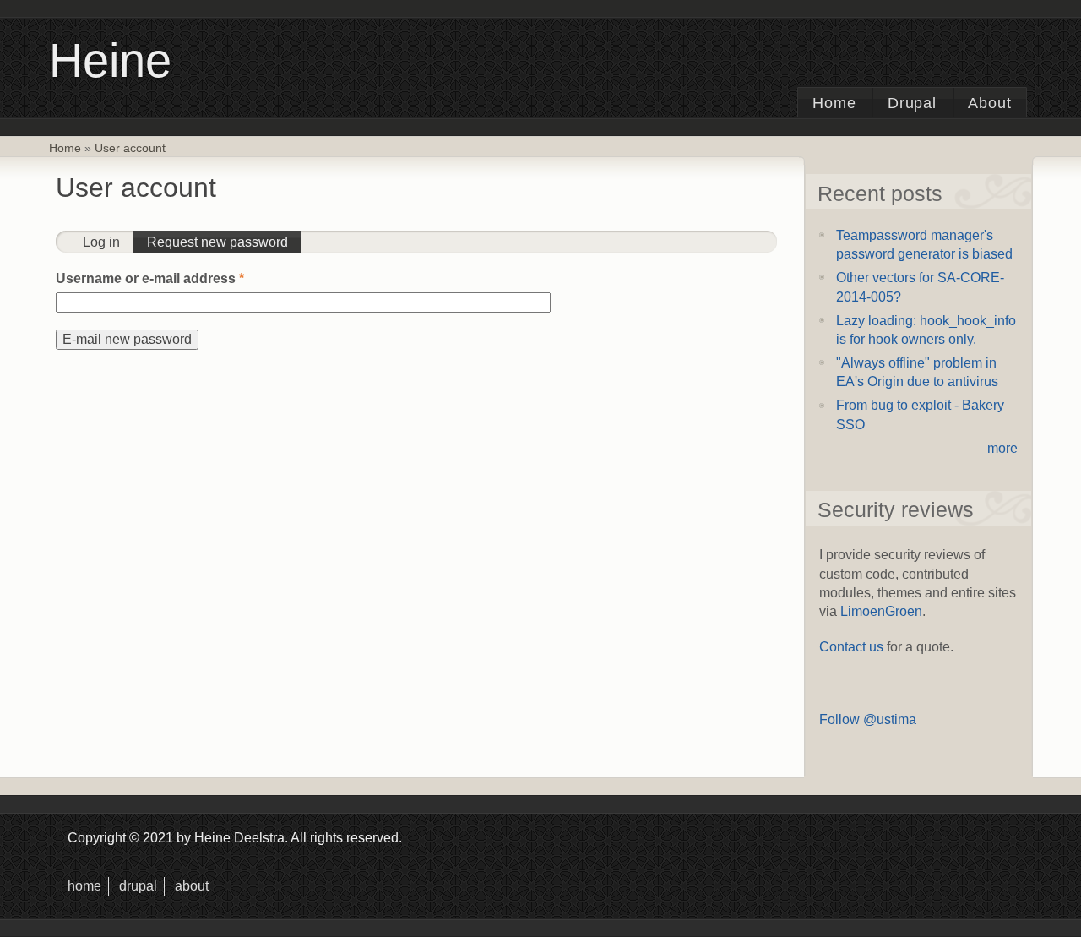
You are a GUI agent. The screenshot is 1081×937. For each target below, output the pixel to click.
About (990, 103)
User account (130, 148)
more (1002, 448)
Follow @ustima (867, 719)
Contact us (851, 647)
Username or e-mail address (150, 278)
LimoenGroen (881, 611)
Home (834, 103)
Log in (101, 242)
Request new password (224, 242)
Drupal (912, 103)
